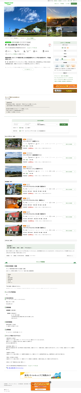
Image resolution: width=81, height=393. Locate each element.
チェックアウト (28, 123)
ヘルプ (66, 3)
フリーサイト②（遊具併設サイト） (32, 155)
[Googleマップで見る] (14, 368)
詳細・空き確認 (69, 144)
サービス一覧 (6, 391)
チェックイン (16, 123)
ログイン (74, 3)
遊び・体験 (70, 0)
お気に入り (56, 3)
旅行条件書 (26, 383)
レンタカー (65, 0)
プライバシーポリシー (13, 383)
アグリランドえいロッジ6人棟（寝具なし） (35, 228)
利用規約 (6, 383)
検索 (64, 124)
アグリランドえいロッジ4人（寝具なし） (34, 200)
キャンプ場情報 (13, 54)
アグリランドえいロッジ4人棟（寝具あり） (35, 186)
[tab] (7, 38)
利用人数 (38, 123)
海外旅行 (60, 0)
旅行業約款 (20, 383)
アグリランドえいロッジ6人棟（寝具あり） (35, 214)
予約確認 (62, 3)
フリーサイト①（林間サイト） (31, 141)
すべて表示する (27, 69)
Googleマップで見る (31, 47)
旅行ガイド (75, 0)
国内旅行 (55, 0)
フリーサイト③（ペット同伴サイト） (33, 169)
